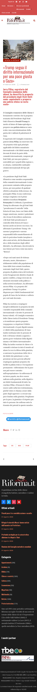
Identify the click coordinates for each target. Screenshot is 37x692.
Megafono (5, 590)
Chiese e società (7, 576)
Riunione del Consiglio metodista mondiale (16, 547)
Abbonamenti (20, 9)
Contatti (28, 9)
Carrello (14, 12)
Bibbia (4, 571)
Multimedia (5, 594)
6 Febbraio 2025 (9, 84)
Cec (12, 445)
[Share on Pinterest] (19, 429)
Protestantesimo (7, 603)
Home (3, 6)
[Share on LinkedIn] (16, 429)
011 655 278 (21, 675)
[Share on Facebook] (11, 429)
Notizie (4, 599)
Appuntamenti (6, 562)
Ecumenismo (6, 585)
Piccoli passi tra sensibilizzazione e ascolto (17, 513)
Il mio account (6, 12)
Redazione (25, 84)
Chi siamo (10, 6)
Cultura (4, 581)
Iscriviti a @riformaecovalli (19, 419)
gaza (19, 445)
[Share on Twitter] (13, 429)
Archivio (4, 567)
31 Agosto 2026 (7, 517)
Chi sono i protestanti (22, 6)
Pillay (27, 445)
